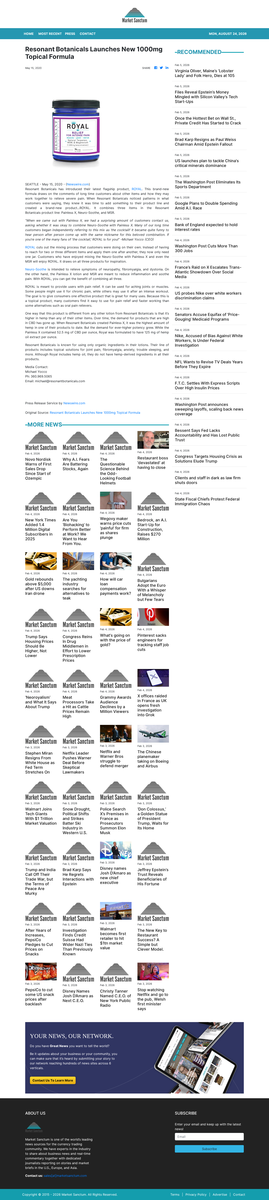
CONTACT (88, 34)
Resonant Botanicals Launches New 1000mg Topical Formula (95, 412)
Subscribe (209, 1149)
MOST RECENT (50, 34)
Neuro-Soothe (35, 269)
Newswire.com (78, 184)
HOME (29, 34)
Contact (239, 1194)
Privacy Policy (196, 1194)
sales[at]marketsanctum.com (65, 1176)
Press (70, 34)
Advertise (220, 1194)
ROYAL (137, 189)
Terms (174, 1194)
